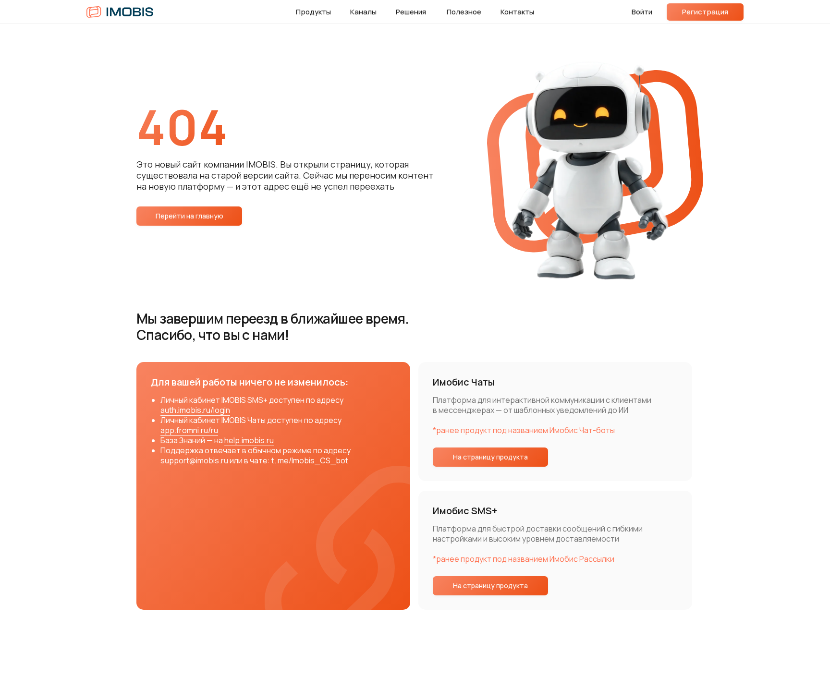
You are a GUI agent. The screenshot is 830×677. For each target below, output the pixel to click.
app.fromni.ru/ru (189, 430)
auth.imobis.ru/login (195, 410)
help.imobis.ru (249, 440)
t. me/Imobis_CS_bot (309, 460)
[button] (705, 12)
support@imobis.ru (194, 460)
